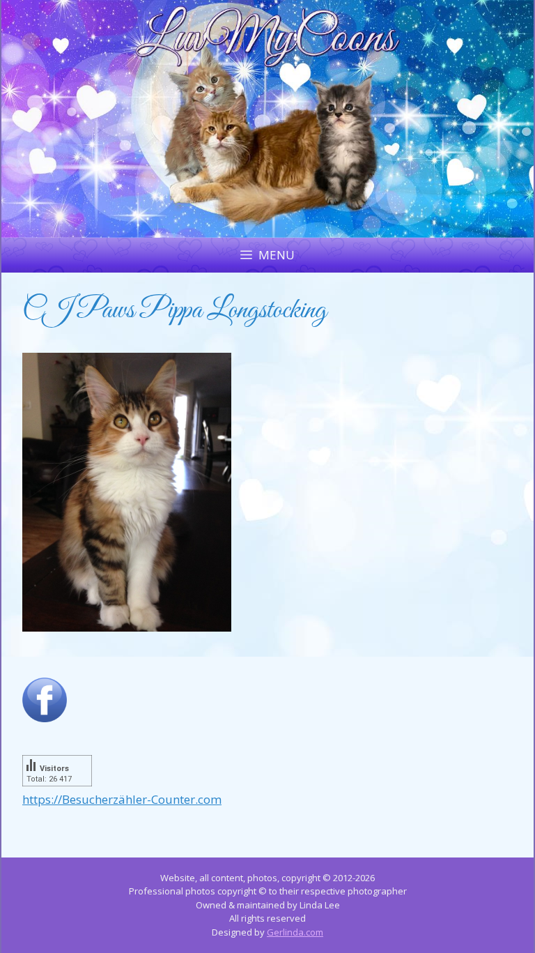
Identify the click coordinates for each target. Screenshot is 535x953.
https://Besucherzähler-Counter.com (122, 799)
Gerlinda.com (295, 932)
